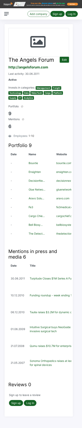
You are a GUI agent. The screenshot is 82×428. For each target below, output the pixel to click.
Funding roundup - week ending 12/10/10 (55, 295)
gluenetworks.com (67, 189)
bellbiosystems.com (68, 224)
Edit (64, 59)
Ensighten (35, 171)
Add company (38, 14)
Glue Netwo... (37, 189)
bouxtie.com (64, 163)
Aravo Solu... (36, 198)
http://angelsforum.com (28, 67)
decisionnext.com (67, 180)
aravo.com (62, 198)
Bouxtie (33, 163)
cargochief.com (66, 216)
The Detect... (37, 233)
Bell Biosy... (36, 224)
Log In (72, 14)
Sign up (57, 14)
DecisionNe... (37, 180)
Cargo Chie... (37, 216)
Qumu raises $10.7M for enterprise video (55, 345)
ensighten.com (65, 171)
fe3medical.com (66, 207)
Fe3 (31, 207)
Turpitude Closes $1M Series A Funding (54, 278)
